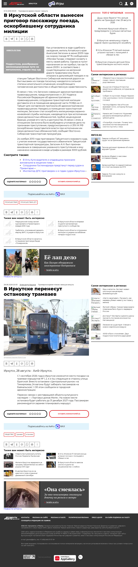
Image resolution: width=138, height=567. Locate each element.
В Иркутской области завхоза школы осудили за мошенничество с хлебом (70, 464)
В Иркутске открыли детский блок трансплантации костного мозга (112, 63)
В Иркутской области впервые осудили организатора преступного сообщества (71, 224)
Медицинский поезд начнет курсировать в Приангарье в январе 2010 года (27, 224)
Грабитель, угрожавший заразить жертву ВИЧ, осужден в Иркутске (29, 231)
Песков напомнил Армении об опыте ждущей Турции (117, 148)
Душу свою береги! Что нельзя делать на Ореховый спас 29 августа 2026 (113, 20)
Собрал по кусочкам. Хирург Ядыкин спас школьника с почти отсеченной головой (118, 98)
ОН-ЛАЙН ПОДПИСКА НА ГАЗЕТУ (117, 517)
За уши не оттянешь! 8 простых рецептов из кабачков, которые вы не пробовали (118, 89)
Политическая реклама (79, 517)
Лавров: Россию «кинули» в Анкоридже (113, 175)
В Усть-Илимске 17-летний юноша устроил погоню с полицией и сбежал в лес (112, 52)
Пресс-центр (97, 517)
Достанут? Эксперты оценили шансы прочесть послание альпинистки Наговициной (118, 318)
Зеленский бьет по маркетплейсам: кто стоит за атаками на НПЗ (117, 166)
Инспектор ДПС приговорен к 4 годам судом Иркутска (54, 171)
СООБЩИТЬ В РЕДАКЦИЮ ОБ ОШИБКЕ (36, 521)
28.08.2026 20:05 (11, 285)
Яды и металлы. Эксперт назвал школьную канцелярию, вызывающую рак (116, 291)
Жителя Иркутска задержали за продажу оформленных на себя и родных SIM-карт (29, 464)
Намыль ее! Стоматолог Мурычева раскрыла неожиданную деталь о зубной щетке (117, 116)
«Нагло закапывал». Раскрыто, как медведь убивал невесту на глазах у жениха (118, 300)
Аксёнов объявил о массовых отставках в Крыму (114, 157)
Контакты (25, 517)
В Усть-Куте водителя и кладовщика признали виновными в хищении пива (47, 161)
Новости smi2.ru (13, 276)
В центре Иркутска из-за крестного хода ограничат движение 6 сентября (26, 473)
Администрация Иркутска (15, 357)
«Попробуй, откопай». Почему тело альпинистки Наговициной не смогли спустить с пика (117, 124)
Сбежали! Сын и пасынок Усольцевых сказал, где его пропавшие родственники (118, 80)
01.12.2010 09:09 (10, 11)
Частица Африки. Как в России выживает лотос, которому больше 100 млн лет (117, 107)
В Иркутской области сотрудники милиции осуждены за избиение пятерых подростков (72, 232)
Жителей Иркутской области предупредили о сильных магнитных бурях (112, 31)
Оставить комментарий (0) (69, 182)
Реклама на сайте (40, 517)
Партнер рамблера (44, 557)
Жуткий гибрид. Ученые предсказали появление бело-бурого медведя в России (118, 309)
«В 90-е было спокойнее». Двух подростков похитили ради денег (117, 335)
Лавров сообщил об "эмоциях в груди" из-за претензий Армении (116, 139)
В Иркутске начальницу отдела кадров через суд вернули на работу (112, 41)
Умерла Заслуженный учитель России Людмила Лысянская (28, 455)
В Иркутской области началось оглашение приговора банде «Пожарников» (28, 241)
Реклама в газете (58, 517)
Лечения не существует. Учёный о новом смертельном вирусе (117, 326)
